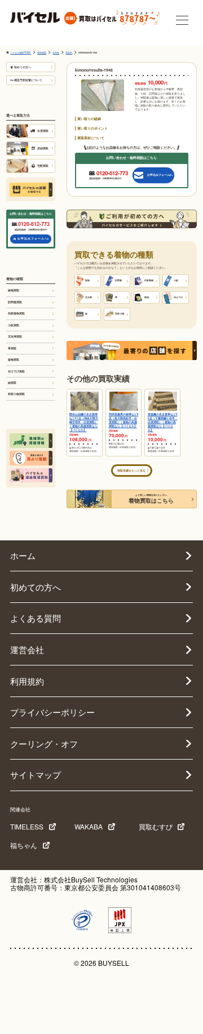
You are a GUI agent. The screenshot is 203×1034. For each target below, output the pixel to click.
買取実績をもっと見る (131, 470)
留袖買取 (13, 359)
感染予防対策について (28, 80)
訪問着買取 (15, 302)
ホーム (23, 555)
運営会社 (27, 649)
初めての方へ (22, 67)
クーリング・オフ (44, 743)
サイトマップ (35, 774)
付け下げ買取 (16, 371)
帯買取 (12, 348)
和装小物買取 (16, 394)
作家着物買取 (16, 313)
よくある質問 (35, 618)
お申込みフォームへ (32, 238)
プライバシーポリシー (52, 712)
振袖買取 (13, 290)
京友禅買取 (15, 336)
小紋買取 (13, 325)
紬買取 (12, 382)
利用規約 (27, 681)
